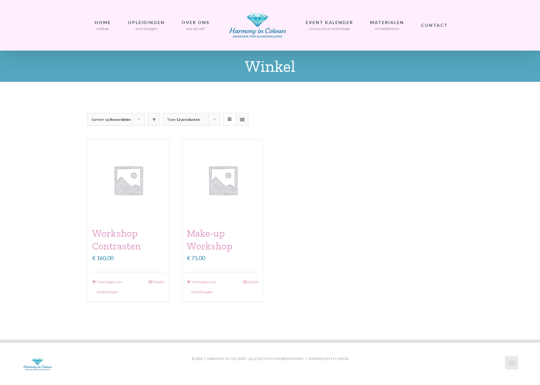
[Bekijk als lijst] (242, 119)
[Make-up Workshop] (223, 180)
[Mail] (511, 362)
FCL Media (339, 359)
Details (158, 281)
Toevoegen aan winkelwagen (109, 286)
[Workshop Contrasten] (128, 180)
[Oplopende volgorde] (154, 119)
